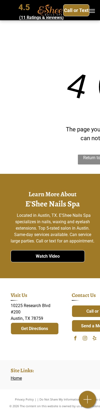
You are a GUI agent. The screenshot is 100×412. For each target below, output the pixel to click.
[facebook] (75, 339)
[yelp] (94, 339)
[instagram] (84, 339)
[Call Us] (87, 402)
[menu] (92, 11)
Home (16, 378)
